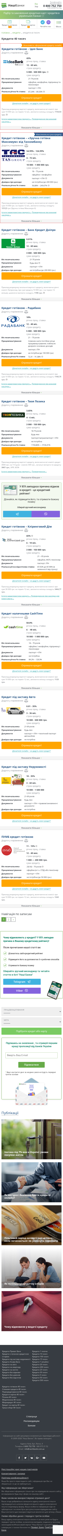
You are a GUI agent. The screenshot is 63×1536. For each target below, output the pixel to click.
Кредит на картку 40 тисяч (13, 1405)
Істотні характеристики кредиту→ (16, 596)
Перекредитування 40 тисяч (14, 1392)
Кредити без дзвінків (11, 1375)
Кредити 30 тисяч (39, 1372)
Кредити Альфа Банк (11, 1362)
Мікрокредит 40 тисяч (11, 1402)
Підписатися (31, 1064)
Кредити (16, 33)
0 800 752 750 (52, 5)
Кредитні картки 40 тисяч (13, 1394)
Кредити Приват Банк (11, 1351)
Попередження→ (39, 471)
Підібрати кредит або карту (31, 1031)
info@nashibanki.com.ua (34, 1449)
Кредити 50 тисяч (39, 1377)
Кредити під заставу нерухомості (16, 1359)
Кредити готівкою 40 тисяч (13, 1386)
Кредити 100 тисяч (40, 1356)
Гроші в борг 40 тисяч (11, 1407)
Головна (5, 33)
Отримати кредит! (31, 97)
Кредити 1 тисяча (39, 1351)
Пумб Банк (50, 1527)
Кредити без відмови (11, 1372)
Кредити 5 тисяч (39, 1375)
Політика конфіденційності (15, 1477)
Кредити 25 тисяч (39, 1370)
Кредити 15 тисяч (39, 1359)
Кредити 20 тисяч (39, 1364)
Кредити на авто (9, 1364)
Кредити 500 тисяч (40, 1380)
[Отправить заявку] (13, 62)
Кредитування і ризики (13, 1473)
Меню (58, 27)
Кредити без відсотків (11, 1377)
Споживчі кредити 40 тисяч (14, 1389)
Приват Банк (37, 1527)
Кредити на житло (10, 1370)
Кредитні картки (28, 25)
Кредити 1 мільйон (40, 1362)
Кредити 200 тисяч (40, 1367)
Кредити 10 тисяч (39, 1354)
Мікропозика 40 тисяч (11, 1400)
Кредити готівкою (9, 25)
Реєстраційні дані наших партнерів (19, 1469)
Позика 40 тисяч (9, 1397)
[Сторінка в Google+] (38, 1458)
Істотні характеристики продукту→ (17, 119)
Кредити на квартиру (11, 1367)
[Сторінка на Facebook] (19, 1458)
